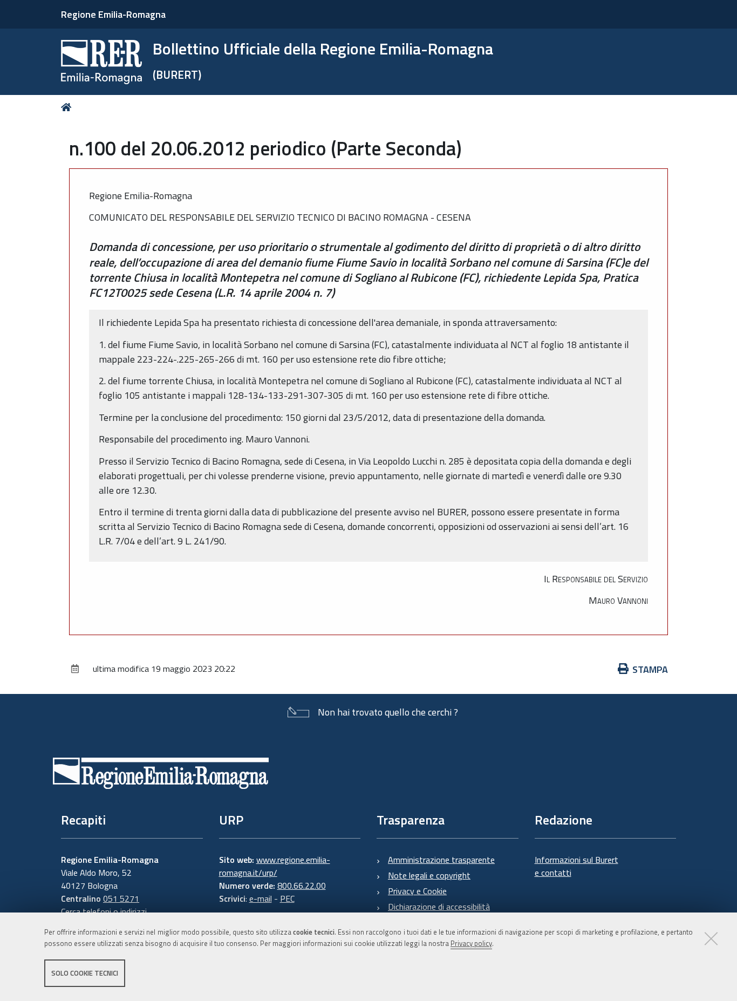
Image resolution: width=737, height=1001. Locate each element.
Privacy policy (471, 943)
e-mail (260, 898)
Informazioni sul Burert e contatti (576, 866)
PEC (287, 898)
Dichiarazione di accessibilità (439, 906)
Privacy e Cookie (417, 890)
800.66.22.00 (301, 885)
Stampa (650, 669)
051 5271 (121, 898)
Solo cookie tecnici (84, 973)
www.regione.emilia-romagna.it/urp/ (274, 866)
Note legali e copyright (429, 875)
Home (68, 107)
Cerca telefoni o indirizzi (104, 911)
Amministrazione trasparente (441, 859)
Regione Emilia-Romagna (113, 14)
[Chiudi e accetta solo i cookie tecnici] (711, 938)
